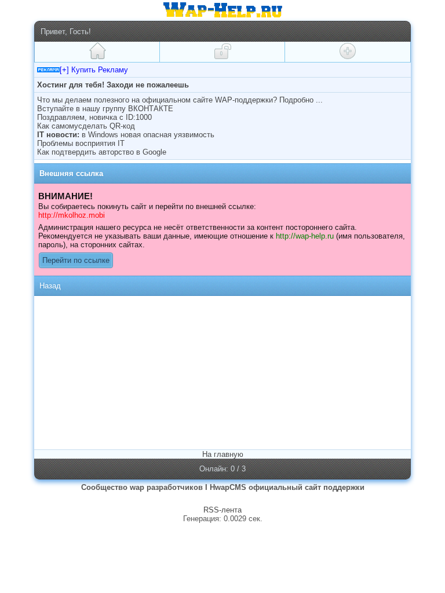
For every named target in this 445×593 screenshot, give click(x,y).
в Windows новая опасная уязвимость (148, 134)
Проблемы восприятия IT (81, 143)
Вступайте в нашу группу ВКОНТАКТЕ (105, 108)
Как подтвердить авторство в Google (101, 152)
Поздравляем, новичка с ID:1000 (94, 117)
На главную (222, 454)
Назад (50, 285)
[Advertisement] (134, 371)
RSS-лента (222, 510)
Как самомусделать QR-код (86, 126)
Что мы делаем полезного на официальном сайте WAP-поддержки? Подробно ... (180, 100)
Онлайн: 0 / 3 (222, 468)
